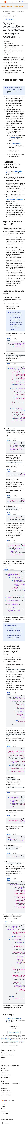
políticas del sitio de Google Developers (15, 1041)
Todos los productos (5, 1113)
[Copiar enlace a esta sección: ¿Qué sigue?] (16, 1015)
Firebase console (15, 143)
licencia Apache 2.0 (7, 1039)
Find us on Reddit (5, 1070)
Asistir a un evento (5, 1077)
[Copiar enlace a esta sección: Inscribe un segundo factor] (10, 294)
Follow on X (3, 1072)
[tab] (9, 339)
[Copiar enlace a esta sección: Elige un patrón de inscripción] (15, 224)
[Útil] (14, 16)
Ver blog (3, 1068)
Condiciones (4, 1119)
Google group (4, 1088)
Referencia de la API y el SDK (7, 1055)
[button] (9, 339)
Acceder (24, 1)
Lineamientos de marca (6, 1092)
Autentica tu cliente (15, 137)
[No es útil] (16, 16)
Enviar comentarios (9, 19)
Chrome (3, 1106)
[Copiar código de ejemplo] (24, 342)
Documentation (6, 6)
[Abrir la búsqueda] (17, 2)
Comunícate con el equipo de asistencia (10, 1083)
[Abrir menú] (2, 1)
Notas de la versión (5, 1090)
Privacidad (10, 1119)
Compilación (7, 13)
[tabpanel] (15, 346)
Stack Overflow (4, 1086)
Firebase (5, 11)
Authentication (19, 6)
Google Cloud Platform (6, 1111)
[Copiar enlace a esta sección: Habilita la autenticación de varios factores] (20, 167)
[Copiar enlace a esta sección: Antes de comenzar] (4, 83)
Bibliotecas (3, 1059)
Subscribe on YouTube (6, 1075)
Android (3, 1104)
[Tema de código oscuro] (21, 342)
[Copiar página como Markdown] (19, 37)
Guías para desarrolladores (7, 1052)
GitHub (2, 1062)
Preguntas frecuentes (6, 1095)
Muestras (3, 1057)
